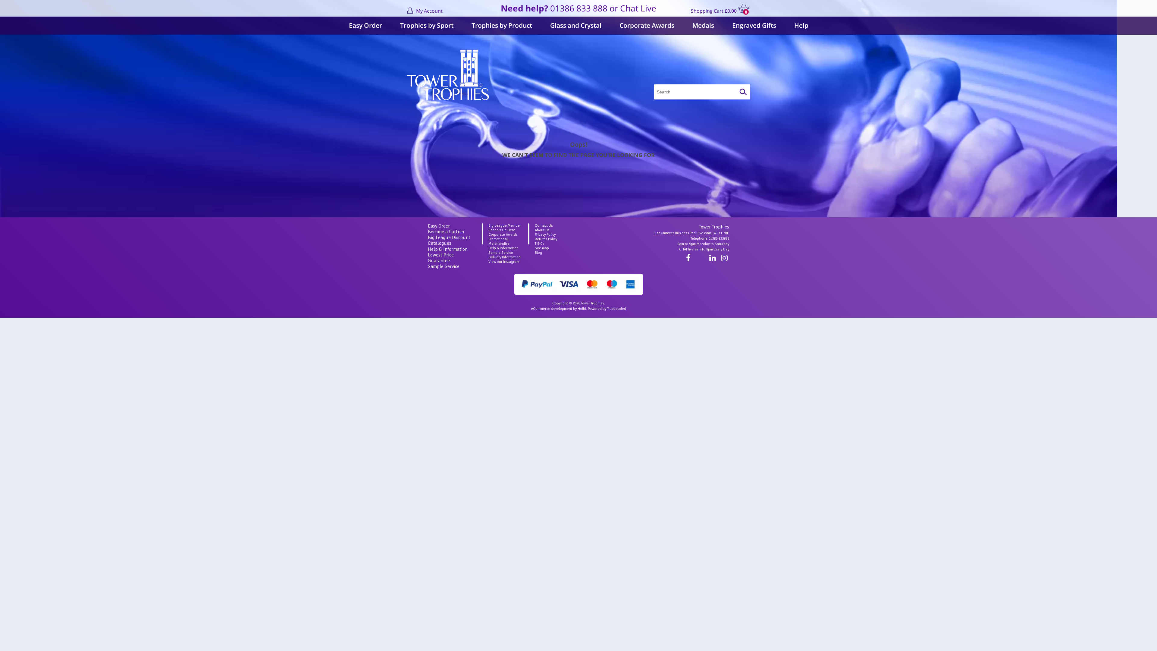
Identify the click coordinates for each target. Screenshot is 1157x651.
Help (801, 25)
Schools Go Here (501, 230)
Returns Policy (546, 239)
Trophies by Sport (426, 25)
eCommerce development (551, 309)
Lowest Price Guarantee (441, 258)
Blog (538, 252)
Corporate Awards (646, 25)
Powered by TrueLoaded (607, 309)
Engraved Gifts (754, 25)
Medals (703, 25)
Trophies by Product (502, 25)
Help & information (503, 248)
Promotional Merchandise (499, 241)
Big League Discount (449, 237)
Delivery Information (504, 257)
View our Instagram (503, 261)
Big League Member (504, 225)
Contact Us (544, 225)
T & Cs (539, 243)
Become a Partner (446, 232)
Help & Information (448, 249)
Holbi (582, 309)
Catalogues (439, 243)
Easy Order (365, 25)
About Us (542, 230)
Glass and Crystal (575, 25)
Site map (542, 248)
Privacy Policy (545, 234)
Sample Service (443, 266)
